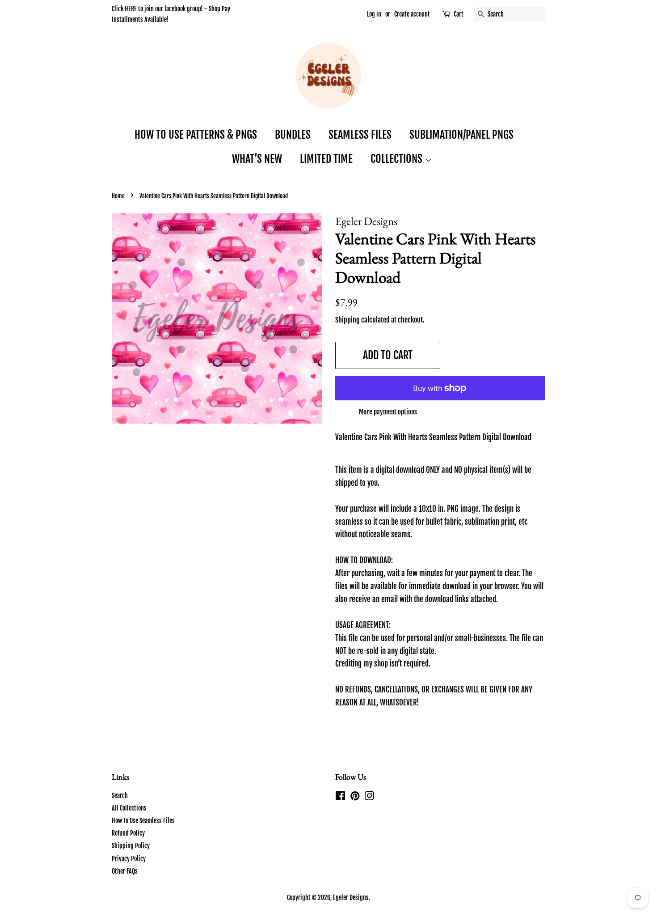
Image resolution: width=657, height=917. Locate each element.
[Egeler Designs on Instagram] (369, 797)
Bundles (293, 134)
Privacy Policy (129, 858)
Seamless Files (360, 134)
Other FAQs (125, 871)
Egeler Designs (351, 897)
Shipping (347, 319)
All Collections (129, 808)
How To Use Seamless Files (143, 820)
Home (118, 196)
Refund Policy (128, 833)
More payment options (388, 412)
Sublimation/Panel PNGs (461, 134)
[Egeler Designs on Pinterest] (355, 797)
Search (120, 795)
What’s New (257, 159)
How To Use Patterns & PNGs (196, 134)
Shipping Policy (131, 845)
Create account (412, 14)
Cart (458, 14)
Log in (374, 14)
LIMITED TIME (326, 159)
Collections (398, 159)
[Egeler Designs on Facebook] (340, 797)
